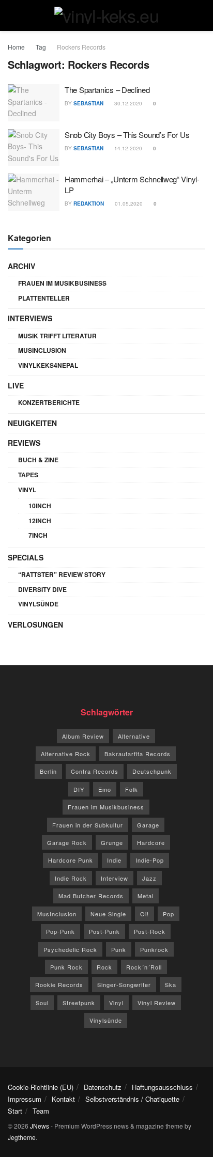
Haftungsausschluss (162, 1087)
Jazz (149, 878)
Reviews (24, 442)
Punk (118, 949)
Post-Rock (149, 931)
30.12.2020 (127, 103)
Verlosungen (35, 624)
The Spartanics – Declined (107, 89)
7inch (38, 535)
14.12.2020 (127, 148)
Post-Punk (104, 931)
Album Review (83, 736)
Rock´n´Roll (144, 967)
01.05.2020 (128, 203)
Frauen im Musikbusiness (62, 283)
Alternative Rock (65, 753)
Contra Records (94, 771)
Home (16, 46)
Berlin (48, 771)
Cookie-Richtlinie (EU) (40, 1087)
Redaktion (88, 203)
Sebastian (88, 103)
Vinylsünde (38, 603)
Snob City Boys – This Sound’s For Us (127, 134)
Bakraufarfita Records (137, 753)
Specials (25, 557)
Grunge (112, 842)
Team (41, 1111)
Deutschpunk (152, 771)
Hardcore (151, 842)
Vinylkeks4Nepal (48, 365)
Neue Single (108, 914)
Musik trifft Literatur (57, 335)
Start (15, 1111)
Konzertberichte (49, 402)
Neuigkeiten (32, 423)
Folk (131, 789)
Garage (148, 825)
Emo (104, 789)
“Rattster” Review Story (61, 574)
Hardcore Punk (70, 860)
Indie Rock (71, 878)
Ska (170, 984)
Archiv (21, 266)
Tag (41, 46)
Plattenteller (44, 298)
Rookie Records (59, 984)
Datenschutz (102, 1087)
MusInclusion (42, 350)
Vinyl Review (157, 1002)
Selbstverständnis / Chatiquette (132, 1099)
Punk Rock (66, 967)
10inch (39, 505)
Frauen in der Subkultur (87, 825)
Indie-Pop (149, 860)
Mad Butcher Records (91, 896)
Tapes (28, 474)
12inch (39, 520)
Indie (114, 860)
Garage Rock (67, 842)
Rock (104, 967)
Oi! (144, 914)
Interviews (30, 318)
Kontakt (63, 1099)
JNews (39, 1125)
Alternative (134, 736)
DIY (78, 789)
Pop (168, 914)
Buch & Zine (38, 459)
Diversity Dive (42, 589)
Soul (42, 1002)
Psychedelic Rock (70, 949)
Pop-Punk (60, 931)
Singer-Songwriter (124, 984)
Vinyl (27, 489)
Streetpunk (79, 1002)
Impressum (24, 1099)
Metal (146, 896)
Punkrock (154, 949)
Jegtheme (22, 1137)
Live (16, 385)
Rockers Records (81, 46)
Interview (114, 878)
